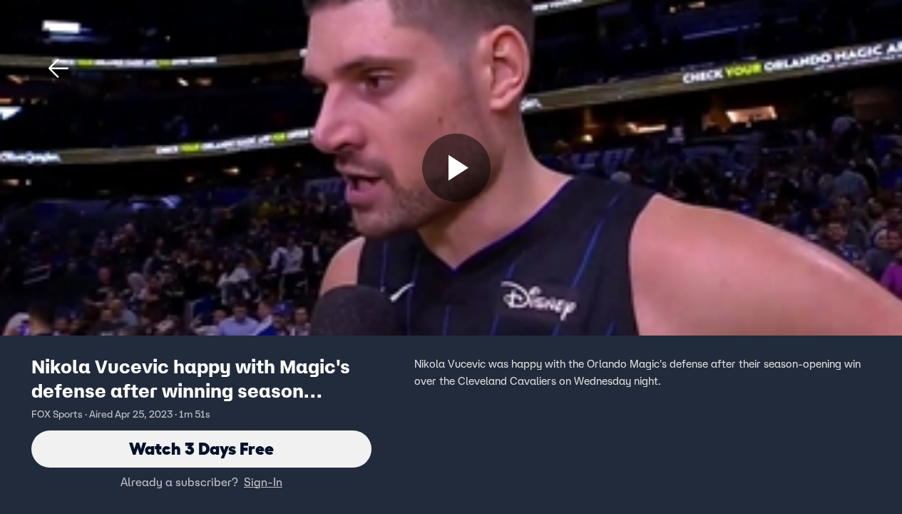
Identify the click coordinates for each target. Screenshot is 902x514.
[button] (58, 68)
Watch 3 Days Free (201, 448)
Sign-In (263, 482)
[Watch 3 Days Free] (456, 167)
